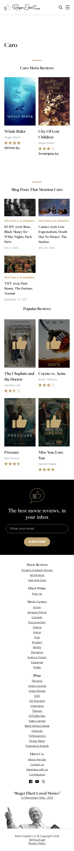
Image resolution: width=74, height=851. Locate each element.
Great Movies (37, 691)
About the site (37, 759)
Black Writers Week (37, 726)
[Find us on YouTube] (37, 781)
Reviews (37, 681)
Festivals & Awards (37, 746)
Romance (37, 652)
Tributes (37, 711)
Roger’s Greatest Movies (37, 570)
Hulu (37, 637)
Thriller (37, 667)
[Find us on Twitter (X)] (43, 781)
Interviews (37, 706)
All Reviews (37, 575)
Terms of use (37, 839)
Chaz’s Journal (37, 686)
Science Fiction (37, 657)
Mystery (37, 642)
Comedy (37, 617)
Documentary (37, 622)
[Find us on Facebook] (30, 781)
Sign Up (37, 593)
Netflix (37, 647)
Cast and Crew (37, 580)
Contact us (37, 764)
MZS (37, 696)
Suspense (37, 662)
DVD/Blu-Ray (37, 716)
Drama (37, 627)
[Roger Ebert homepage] (22, 7)
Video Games (37, 721)
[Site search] (61, 7)
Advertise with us (37, 769)
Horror (37, 632)
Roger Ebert (37, 741)
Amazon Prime (37, 612)
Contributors (37, 774)
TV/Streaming (37, 736)
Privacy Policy (37, 843)
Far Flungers (37, 701)
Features (37, 731)
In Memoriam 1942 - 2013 (37, 797)
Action (37, 607)
